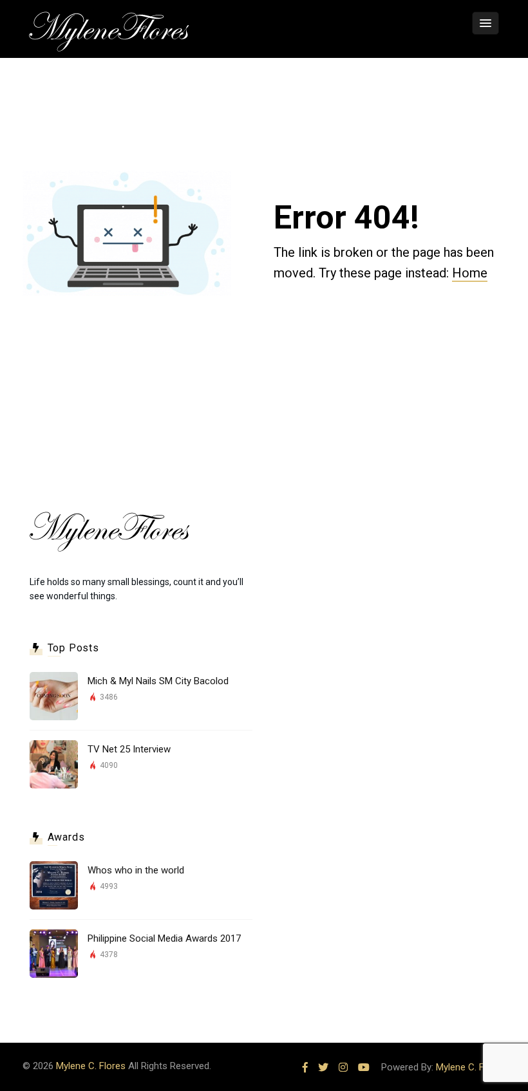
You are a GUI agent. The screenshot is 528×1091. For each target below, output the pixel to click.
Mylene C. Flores (91, 1066)
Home (469, 273)
